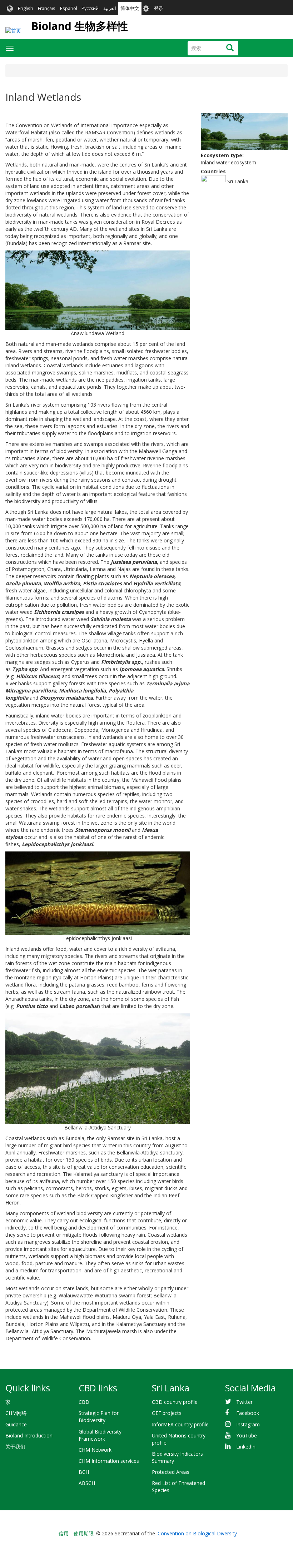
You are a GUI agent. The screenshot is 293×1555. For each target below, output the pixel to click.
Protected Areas (170, 1472)
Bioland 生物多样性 (79, 26)
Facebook (247, 1413)
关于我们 (15, 1446)
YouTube (246, 1435)
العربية (109, 8)
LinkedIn (245, 1446)
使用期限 (84, 1533)
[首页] (13, 30)
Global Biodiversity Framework (100, 1435)
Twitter (244, 1401)
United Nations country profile (178, 1439)
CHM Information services (109, 1460)
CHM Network (95, 1449)
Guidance (16, 1424)
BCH (84, 1472)
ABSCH (87, 1483)
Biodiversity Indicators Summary (177, 1457)
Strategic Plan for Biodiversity (99, 1417)
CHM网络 (16, 1413)
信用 (64, 1533)
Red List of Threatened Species (178, 1487)
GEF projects (167, 1413)
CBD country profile (175, 1401)
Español (68, 8)
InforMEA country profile (180, 1424)
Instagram (248, 1424)
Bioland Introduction (29, 1435)
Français (46, 8)
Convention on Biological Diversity (197, 1533)
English (25, 8)
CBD (84, 1401)
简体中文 (129, 8)
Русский (90, 8)
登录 (158, 8)
